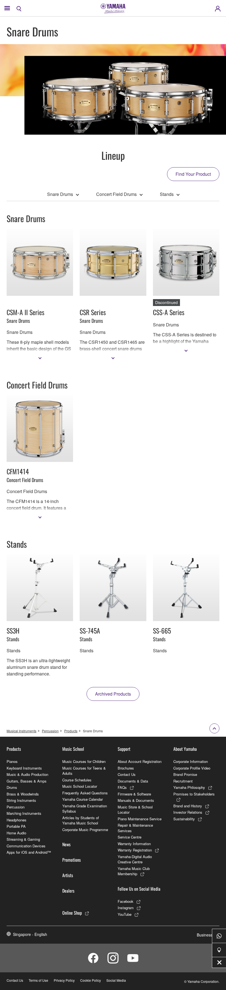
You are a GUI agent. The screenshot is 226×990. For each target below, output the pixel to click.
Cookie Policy (90, 980)
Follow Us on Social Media (139, 888)
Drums (12, 787)
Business (204, 935)
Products (70, 730)
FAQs (122, 787)
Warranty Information (134, 843)
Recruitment (183, 781)
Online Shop (72, 912)
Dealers (68, 890)
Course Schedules (77, 780)
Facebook (125, 901)
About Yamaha (185, 749)
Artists (67, 875)
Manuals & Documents (136, 800)
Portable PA (16, 826)
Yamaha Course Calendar (82, 799)
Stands (167, 194)
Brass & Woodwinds (23, 794)
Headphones (16, 820)
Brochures (126, 768)
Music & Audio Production (27, 774)
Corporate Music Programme (85, 829)
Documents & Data (133, 781)
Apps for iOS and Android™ (29, 852)
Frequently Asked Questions (85, 792)
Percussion (50, 730)
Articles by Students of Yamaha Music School (80, 820)
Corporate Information (190, 761)
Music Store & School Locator (135, 809)
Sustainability (184, 818)
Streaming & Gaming (23, 839)
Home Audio (16, 832)
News (66, 844)
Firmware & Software (134, 794)
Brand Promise (185, 774)
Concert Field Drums (116, 194)
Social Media (116, 980)
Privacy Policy (64, 980)
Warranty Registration (135, 850)
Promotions (71, 859)
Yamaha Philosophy (189, 787)
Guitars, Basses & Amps (27, 781)
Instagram (126, 907)
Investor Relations (187, 812)
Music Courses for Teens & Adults (84, 770)
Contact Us (127, 774)
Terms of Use (38, 980)
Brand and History (187, 805)
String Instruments (21, 800)
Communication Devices (26, 845)
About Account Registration (140, 761)
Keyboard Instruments (24, 768)
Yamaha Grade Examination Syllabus (84, 808)
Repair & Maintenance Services (135, 828)
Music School (73, 749)
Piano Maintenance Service (140, 818)
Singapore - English (30, 934)
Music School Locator (79, 786)
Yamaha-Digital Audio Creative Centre (135, 859)
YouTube (124, 914)
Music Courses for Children (84, 761)
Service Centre (129, 837)
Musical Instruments (21, 730)
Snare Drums (60, 194)
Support (124, 749)
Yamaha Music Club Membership (134, 871)
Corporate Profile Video (191, 768)
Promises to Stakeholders (194, 794)
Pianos (12, 761)
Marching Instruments (24, 813)
